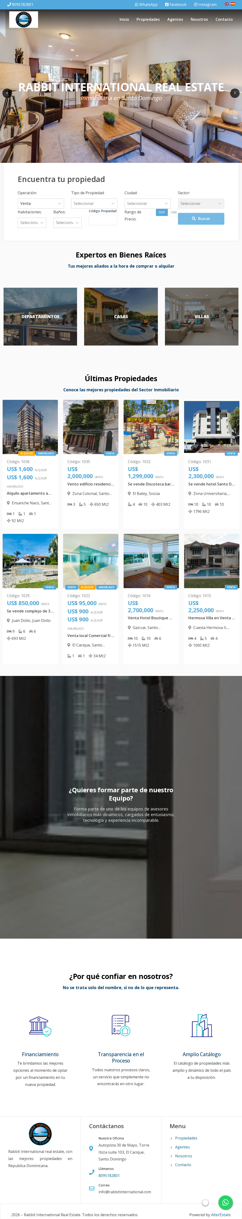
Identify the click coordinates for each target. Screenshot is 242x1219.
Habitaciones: (30, 212)
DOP (162, 212)
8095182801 (22, 4)
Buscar (204, 218)
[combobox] (20, 203)
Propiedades (148, 19)
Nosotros (199, 19)
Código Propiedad (103, 211)
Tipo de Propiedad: (87, 192)
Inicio (124, 19)
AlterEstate (221, 1214)
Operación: (27, 192)
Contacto (224, 19)
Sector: (184, 192)
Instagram (207, 4)
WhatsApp (148, 4)
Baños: (59, 212)
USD (174, 212)
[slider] (205, 1203)
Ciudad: (131, 192)
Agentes (175, 19)
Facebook (177, 4)
